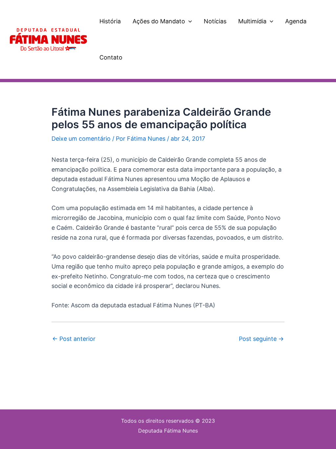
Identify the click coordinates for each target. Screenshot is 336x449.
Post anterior (73, 339)
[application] (188, 21)
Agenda (295, 21)
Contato (110, 57)
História (110, 21)
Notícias (215, 21)
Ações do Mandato (159, 21)
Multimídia (252, 21)
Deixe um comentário (81, 138)
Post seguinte (261, 339)
